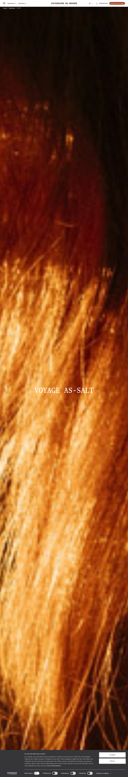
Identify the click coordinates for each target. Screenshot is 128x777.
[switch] (55, 773)
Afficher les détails (102, 773)
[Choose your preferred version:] (90, 3)
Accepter (112, 755)
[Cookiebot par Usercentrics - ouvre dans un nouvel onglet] (12, 773)
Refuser (112, 761)
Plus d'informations (54, 766)
